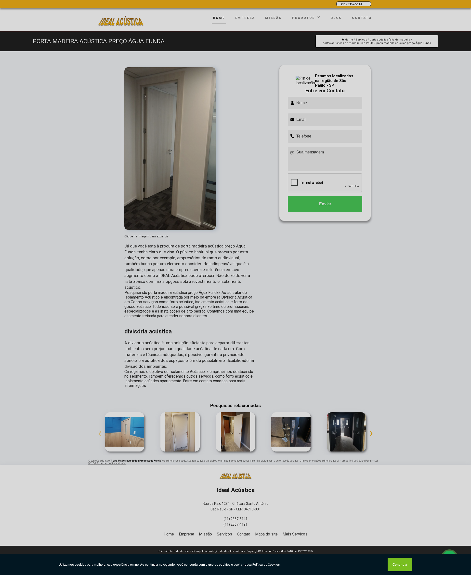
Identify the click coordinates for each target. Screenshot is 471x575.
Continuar (399, 564)
